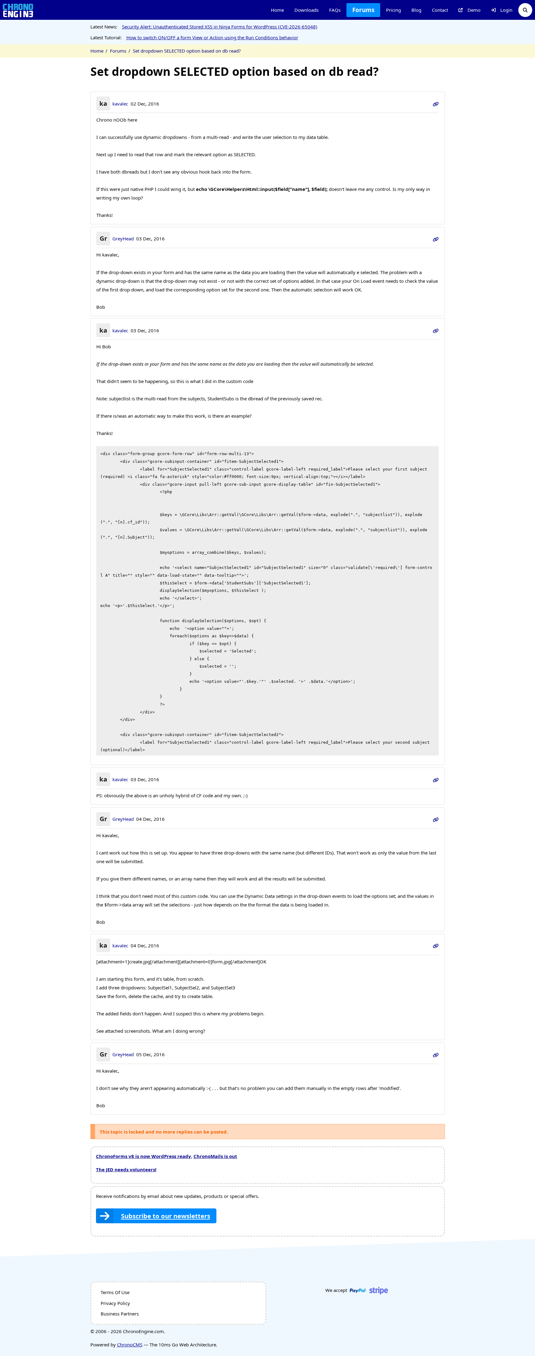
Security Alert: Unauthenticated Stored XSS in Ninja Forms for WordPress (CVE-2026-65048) (219, 27)
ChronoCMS (129, 1344)
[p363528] (436, 1054)
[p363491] (436, 238)
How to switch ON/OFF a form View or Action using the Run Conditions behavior (212, 37)
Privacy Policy (115, 1303)
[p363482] (436, 103)
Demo (474, 10)
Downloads (306, 10)
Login (506, 10)
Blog (416, 10)
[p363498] (436, 330)
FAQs (335, 10)
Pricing (393, 10)
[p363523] (436, 945)
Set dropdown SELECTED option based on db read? (187, 51)
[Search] (525, 10)
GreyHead (123, 238)
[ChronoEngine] (17, 10)
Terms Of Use (115, 1292)
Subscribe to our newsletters (165, 1216)
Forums (363, 10)
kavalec (120, 104)
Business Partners (120, 1314)
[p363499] (436, 779)
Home (277, 10)
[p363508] (436, 819)
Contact (440, 10)
